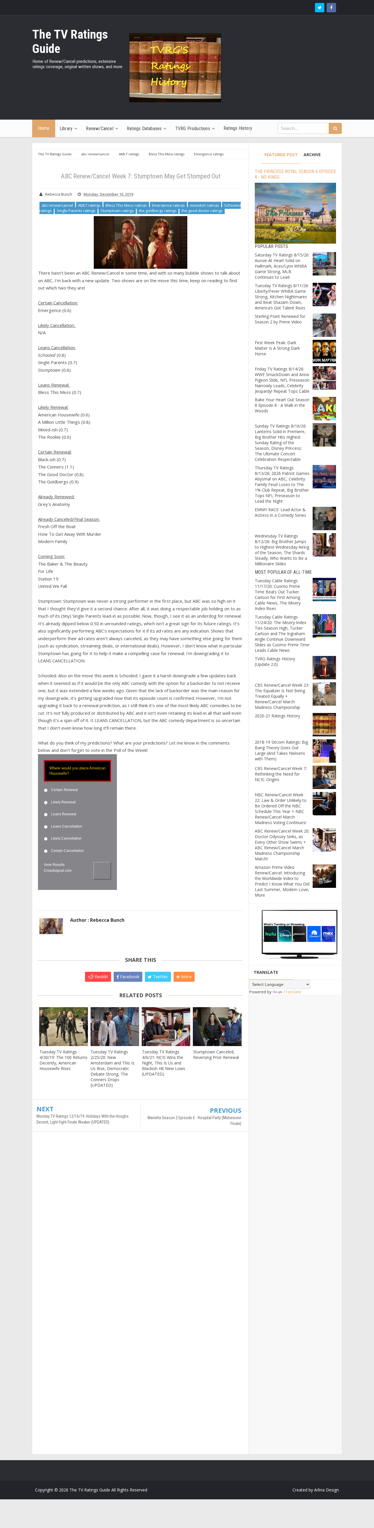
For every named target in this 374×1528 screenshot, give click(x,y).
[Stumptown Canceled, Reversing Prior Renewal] (217, 1026)
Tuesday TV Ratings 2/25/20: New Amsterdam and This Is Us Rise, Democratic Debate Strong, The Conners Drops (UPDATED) (112, 1068)
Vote (102, 871)
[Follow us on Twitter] (319, 7)
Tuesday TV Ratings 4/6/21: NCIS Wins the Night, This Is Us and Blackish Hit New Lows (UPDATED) (163, 1063)
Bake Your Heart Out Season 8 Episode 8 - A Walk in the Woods (282, 405)
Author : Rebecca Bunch (97, 920)
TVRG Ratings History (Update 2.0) (275, 661)
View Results (54, 865)
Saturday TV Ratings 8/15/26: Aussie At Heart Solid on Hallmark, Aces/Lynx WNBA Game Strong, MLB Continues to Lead (282, 266)
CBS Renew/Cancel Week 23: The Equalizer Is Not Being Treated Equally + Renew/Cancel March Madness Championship (282, 696)
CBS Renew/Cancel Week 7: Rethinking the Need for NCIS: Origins (281, 774)
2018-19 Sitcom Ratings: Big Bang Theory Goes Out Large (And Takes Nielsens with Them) (281, 750)
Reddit (101, 976)
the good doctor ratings (202, 210)
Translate (292, 992)
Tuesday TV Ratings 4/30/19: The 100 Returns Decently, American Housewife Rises (63, 1060)
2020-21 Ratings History (277, 716)
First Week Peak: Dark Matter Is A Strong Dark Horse (277, 348)
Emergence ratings (168, 205)
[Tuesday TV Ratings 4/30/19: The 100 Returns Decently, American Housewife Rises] (63, 1026)
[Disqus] (140, 1220)
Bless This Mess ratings (126, 205)
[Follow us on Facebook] (331, 7)
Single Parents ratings (76, 210)
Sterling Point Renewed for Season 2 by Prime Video (280, 319)
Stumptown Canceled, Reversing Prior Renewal (216, 1054)
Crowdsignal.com (58, 871)
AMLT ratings (89, 205)
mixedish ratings (204, 205)
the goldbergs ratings (157, 210)
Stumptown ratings (117, 210)
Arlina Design (326, 1490)
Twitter (160, 976)
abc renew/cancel (57, 205)
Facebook (129, 976)
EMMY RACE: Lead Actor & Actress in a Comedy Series (280, 512)
